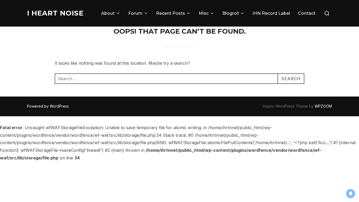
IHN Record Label (271, 13)
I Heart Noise (55, 13)
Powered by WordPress (48, 106)
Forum (135, 13)
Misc (204, 13)
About (108, 13)
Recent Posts (170, 13)
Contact (306, 13)
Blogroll (230, 13)
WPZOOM (323, 106)
